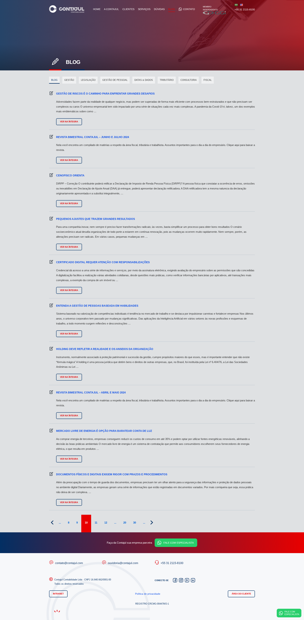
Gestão (69, 80)
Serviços (144, 9)
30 (134, 522)
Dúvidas (159, 9)
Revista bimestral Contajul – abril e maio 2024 (91, 392)
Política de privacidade (147, 593)
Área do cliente (241, 594)
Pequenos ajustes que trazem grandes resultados (95, 218)
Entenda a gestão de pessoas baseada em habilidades (97, 305)
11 (96, 522)
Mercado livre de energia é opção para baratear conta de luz (104, 430)
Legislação (88, 80)
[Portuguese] (236, 5)
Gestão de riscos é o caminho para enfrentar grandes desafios (105, 93)
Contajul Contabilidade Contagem (66, 9)
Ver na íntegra (69, 121)
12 (105, 522)
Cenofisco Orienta (70, 175)
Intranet (58, 594)
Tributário (167, 80)
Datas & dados (143, 80)
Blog (171, 9)
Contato (189, 9)
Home (96, 9)
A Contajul (111, 9)
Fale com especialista (178, 542)
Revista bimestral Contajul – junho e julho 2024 (92, 137)
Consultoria (188, 80)
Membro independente (210, 10)
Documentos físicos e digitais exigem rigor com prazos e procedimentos (111, 474)
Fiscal (208, 80)
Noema (57, 611)
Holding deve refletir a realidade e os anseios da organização (104, 348)
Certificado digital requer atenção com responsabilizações (103, 262)
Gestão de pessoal (115, 80)
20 (124, 522)
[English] (241, 5)
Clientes (128, 9)
